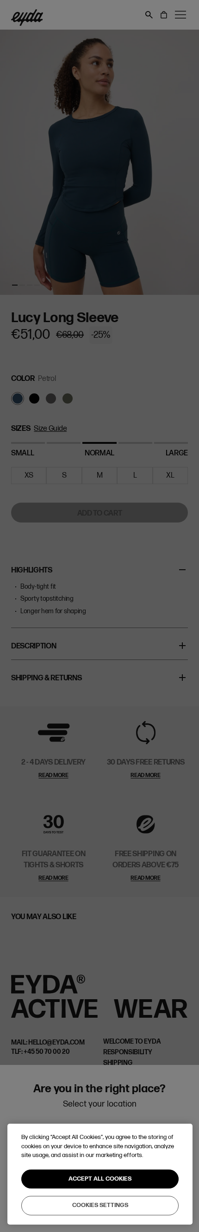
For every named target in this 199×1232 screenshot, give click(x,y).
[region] (100, 1174)
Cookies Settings (100, 1205)
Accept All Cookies (99, 1178)
